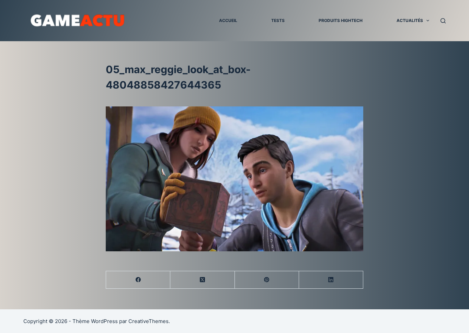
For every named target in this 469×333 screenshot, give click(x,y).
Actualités (410, 20)
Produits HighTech (341, 20)
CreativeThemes (148, 321)
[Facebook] (138, 280)
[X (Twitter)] (202, 280)
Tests (278, 20)
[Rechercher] (443, 20)
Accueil (228, 20)
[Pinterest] (267, 280)
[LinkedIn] (331, 280)
